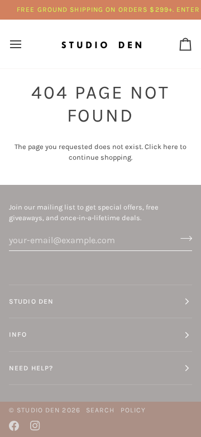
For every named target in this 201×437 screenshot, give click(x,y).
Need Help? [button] (31, 368)
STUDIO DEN (38, 410)
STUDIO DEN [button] (31, 301)
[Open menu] (25, 44)
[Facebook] (14, 426)
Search (100, 410)
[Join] (183, 239)
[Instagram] (35, 426)
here (170, 146)
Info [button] (18, 334)
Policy (133, 410)
